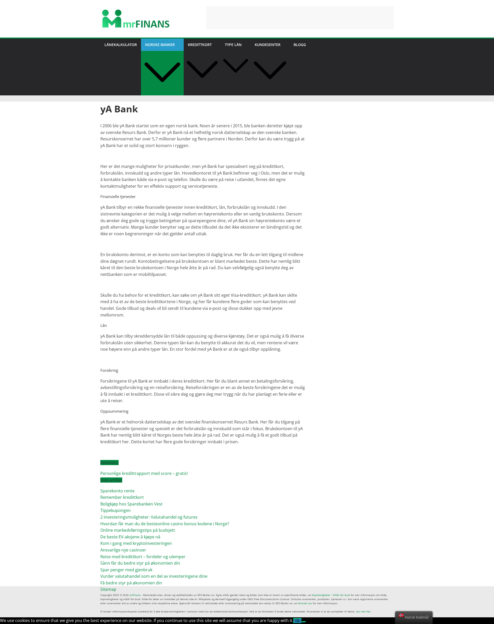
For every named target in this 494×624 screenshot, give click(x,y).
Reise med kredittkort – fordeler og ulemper (143, 556)
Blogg (300, 44)
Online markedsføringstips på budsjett (137, 530)
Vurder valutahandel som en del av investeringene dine (153, 576)
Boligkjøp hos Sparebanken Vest (131, 504)
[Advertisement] (300, 17)
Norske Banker (160, 44)
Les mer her (363, 611)
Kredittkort (200, 44)
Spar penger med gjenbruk (126, 570)
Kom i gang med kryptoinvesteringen (136, 543)
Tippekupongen (115, 510)
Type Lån (233, 44)
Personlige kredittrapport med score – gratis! (144, 473)
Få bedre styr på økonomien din (131, 583)
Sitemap (108, 589)
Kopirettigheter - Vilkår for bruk (331, 595)
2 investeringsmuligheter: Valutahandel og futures (149, 517)
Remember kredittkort (122, 497)
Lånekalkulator (120, 44)
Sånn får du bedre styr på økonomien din (140, 563)
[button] (162, 92)
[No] (304, 622)
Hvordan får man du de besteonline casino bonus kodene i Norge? (164, 524)
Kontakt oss (305, 603)
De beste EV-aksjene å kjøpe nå (130, 537)
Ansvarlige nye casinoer (123, 550)
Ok (297, 621)
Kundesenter (267, 44)
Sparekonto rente (117, 491)
